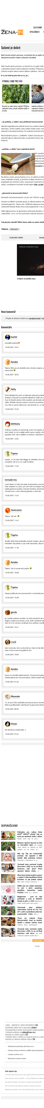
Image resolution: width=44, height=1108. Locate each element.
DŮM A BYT (14, 229)
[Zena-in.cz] (13, 32)
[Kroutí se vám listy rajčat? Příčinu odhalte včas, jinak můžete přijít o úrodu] (15, 93)
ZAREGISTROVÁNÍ (35, 318)
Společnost (35, 31)
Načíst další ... (38, 940)
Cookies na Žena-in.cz (15, 1054)
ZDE (36, 1025)
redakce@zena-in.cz (29, 1032)
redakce (34, 1027)
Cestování (37, 27)
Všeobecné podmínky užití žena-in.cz (21, 1046)
